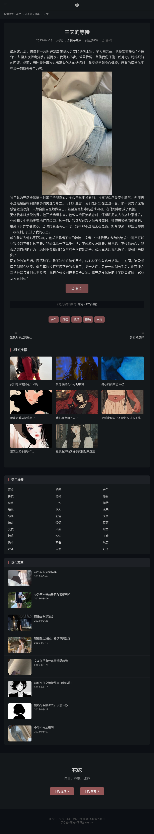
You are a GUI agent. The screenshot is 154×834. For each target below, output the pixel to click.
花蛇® (73, 822)
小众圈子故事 (32, 14)
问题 (58, 489)
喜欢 (11, 489)
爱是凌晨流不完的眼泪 (70, 384)
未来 (99, 319)
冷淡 (11, 549)
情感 (11, 535)
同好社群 (92, 791)
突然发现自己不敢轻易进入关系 (121, 417)
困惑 (58, 549)
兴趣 (58, 529)
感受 (105, 496)
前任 (58, 542)
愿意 (11, 502)
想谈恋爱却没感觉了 (22, 417)
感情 (65, 319)
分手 (54, 319)
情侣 (58, 522)
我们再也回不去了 (67, 417)
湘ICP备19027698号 (94, 818)
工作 (58, 502)
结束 (11, 522)
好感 (105, 549)
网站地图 (77, 818)
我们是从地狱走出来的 (24, 384)
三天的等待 (77, 32)
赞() (107, 40)
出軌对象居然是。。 (22, 337)
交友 (11, 529)
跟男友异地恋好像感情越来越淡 (75, 451)
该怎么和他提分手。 (22, 451)
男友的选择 (137, 337)
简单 (11, 542)
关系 (105, 516)
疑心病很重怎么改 (112, 384)
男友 (11, 496)
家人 (58, 509)
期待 (105, 502)
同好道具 (62, 791)
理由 (105, 529)
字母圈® (65, 822)
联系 (11, 509)
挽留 (76, 319)
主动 (105, 535)
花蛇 (77, 5)
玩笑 (105, 542)
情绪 (58, 496)
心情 (58, 516)
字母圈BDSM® (85, 822)
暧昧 (88, 319)
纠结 (58, 535)
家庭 (105, 522)
